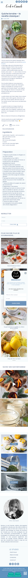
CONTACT (13, 560)
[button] (1, 2)
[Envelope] (15, 564)
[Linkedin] (13, 564)
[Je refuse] (25, 573)
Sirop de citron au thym (14, 359)
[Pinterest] (18, 564)
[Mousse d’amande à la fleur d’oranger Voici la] (14, 413)
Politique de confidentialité (14, 575)
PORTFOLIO (13, 552)
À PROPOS (13, 557)
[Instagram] (10, 564)
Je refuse (17, 573)
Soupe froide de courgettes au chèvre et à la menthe (14, 327)
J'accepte (11, 573)
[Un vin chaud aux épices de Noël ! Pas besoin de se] (14, 384)
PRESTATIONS (14, 555)
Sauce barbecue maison (14, 266)
